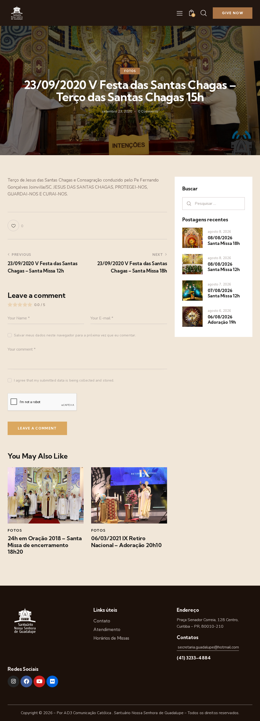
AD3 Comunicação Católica (88, 712)
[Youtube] (39, 681)
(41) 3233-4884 (194, 658)
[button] (180, 13)
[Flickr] (52, 681)
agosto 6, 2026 (219, 311)
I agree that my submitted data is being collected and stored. (64, 380)
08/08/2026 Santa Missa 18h (224, 240)
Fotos (130, 71)
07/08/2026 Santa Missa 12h (224, 293)
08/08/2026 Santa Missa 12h (224, 266)
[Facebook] (26, 681)
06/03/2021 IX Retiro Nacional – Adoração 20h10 (126, 541)
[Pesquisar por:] (213, 203)
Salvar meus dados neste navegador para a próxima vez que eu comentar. (75, 335)
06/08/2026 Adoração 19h (222, 319)
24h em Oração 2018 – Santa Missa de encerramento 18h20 (45, 545)
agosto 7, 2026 (219, 284)
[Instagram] (13, 681)
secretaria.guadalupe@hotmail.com (208, 647)
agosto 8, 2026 (219, 231)
